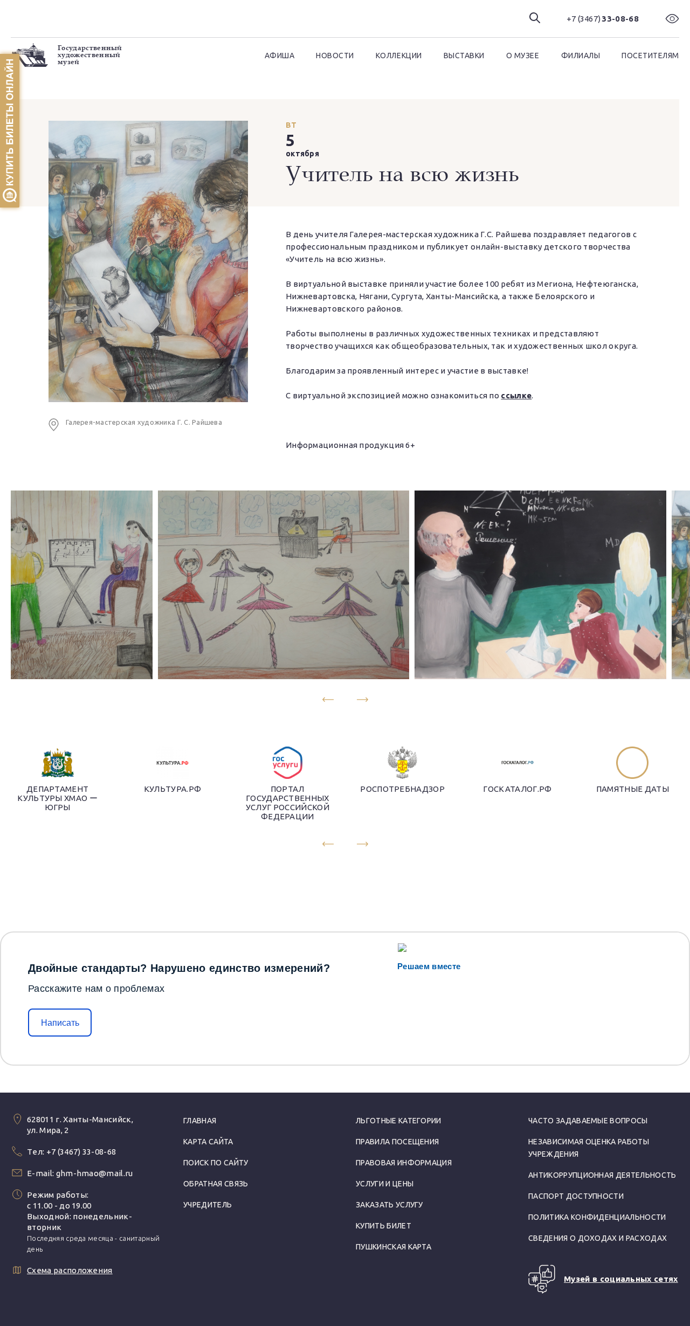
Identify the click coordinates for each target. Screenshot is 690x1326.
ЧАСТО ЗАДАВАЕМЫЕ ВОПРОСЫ (588, 1120)
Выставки (464, 55)
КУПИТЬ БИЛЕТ (383, 1225)
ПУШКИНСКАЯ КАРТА (393, 1246)
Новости (335, 55)
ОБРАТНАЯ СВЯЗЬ (215, 1183)
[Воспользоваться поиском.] (534, 18)
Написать (60, 1022)
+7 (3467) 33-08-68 (81, 1151)
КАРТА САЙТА (208, 1141)
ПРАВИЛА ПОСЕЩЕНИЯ (397, 1141)
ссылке (516, 395)
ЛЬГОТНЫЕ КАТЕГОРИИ (398, 1120)
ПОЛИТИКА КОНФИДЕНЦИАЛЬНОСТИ (597, 1217)
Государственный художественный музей (90, 55)
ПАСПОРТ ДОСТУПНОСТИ (576, 1196)
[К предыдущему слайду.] (327, 699)
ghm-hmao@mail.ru (94, 1173)
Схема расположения (70, 1270)
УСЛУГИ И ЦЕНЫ (384, 1183)
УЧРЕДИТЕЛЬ (207, 1204)
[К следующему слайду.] (362, 699)
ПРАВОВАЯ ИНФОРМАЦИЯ (404, 1162)
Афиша (280, 55)
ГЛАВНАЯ (199, 1120)
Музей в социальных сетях (621, 1278)
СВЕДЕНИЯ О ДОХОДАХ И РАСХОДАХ (597, 1238)
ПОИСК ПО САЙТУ (215, 1162)
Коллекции (399, 55)
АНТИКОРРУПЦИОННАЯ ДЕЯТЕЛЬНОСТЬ (602, 1175)
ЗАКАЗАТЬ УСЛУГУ (389, 1204)
